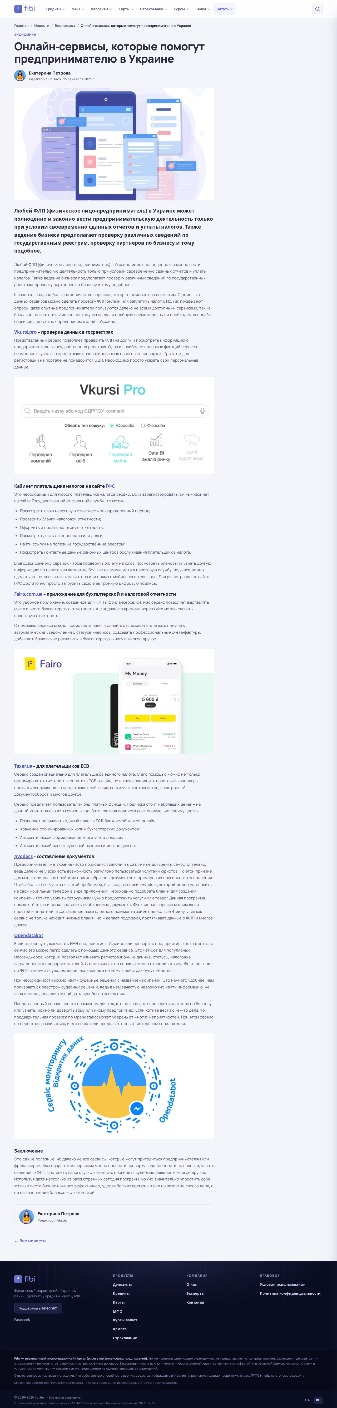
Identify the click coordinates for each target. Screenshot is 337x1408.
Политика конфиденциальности (290, 1293)
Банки (200, 9)
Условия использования (282, 1284)
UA (307, 1400)
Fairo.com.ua (28, 594)
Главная (21, 25)
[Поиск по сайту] (317, 9)
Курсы (179, 9)
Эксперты (195, 1293)
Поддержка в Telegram (38, 1308)
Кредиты (53, 9)
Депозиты (99, 9)
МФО (76, 9)
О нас (191, 1284)
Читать (222, 9)
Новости (41, 25)
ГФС (110, 486)
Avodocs (23, 856)
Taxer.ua (23, 766)
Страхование (151, 9)
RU (318, 1400)
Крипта (120, 1329)
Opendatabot (28, 935)
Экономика (65, 25)
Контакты (195, 1302)
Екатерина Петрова (50, 73)
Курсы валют (125, 1320)
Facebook (22, 1319)
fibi (26, 9)
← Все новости (30, 1241)
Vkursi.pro (25, 332)
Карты (124, 9)
